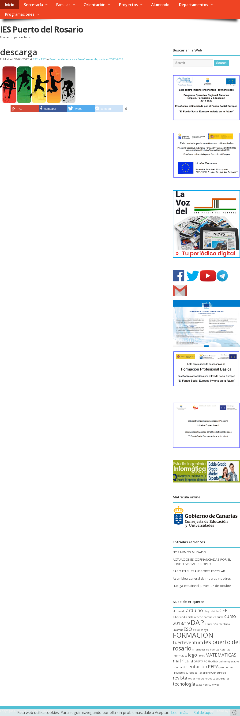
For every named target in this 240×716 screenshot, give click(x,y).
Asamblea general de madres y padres (202, 578)
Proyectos (128, 4)
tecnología (184, 684)
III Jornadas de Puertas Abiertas (211, 649)
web (217, 684)
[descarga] (37, 101)
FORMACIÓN (193, 635)
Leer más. (179, 712)
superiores (222, 678)
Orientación (94, 4)
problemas (226, 667)
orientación (195, 667)
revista (180, 678)
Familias (63, 4)
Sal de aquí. (203, 712)
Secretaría (33, 4)
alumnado (179, 611)
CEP (223, 610)
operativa (233, 661)
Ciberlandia (180, 617)
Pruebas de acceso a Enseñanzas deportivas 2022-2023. (86, 59)
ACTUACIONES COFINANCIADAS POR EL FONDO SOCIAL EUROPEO (202, 561)
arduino (194, 610)
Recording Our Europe (212, 672)
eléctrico (224, 624)
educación (211, 624)
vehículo (208, 684)
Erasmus (178, 630)
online (223, 661)
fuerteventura (188, 642)
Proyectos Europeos (185, 672)
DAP (197, 622)
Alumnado (160, 4)
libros (201, 655)
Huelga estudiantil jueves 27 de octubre (202, 586)
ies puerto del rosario (206, 645)
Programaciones (19, 14)
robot (191, 678)
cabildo (214, 611)
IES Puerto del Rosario (41, 29)
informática (180, 655)
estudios (198, 630)
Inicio (9, 4)
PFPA (213, 667)
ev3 (206, 630)
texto (199, 684)
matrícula (183, 661)
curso (220, 617)
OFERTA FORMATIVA (206, 661)
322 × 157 (39, 59)
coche (199, 617)
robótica (210, 678)
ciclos (191, 617)
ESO (188, 629)
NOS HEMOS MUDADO (189, 552)
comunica (210, 617)
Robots (200, 678)
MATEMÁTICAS (220, 655)
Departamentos (193, 4)
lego (192, 655)
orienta (177, 667)
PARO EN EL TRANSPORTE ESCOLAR (199, 571)
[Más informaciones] (126, 108)
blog (206, 611)
